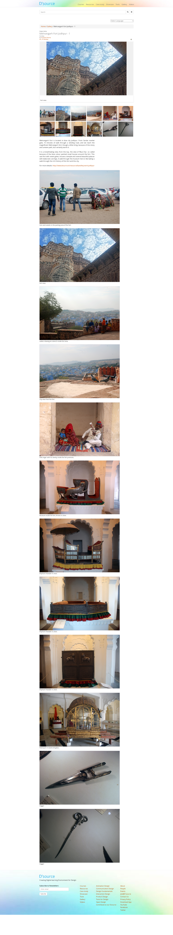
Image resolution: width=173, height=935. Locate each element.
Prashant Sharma (46, 37)
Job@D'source (125, 894)
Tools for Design (102, 899)
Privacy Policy (125, 899)
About (122, 886)
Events (122, 891)
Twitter (123, 910)
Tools (118, 4)
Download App (125, 902)
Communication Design (105, 889)
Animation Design (103, 886)
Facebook (124, 907)
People (123, 889)
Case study (100, 4)
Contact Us (124, 897)
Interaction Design (103, 894)
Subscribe (43, 894)
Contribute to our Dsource (106, 905)
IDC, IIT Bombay (43, 39)
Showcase (110, 4)
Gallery (124, 4)
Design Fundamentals (104, 891)
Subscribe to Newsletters (49, 886)
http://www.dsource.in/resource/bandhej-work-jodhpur (73, 165)
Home (43, 26)
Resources (90, 4)
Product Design (102, 897)
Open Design (101, 902)
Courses (81, 4)
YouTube (123, 905)
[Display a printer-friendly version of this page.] (131, 39)
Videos (131, 4)
